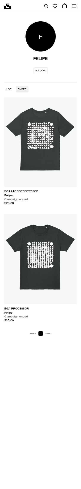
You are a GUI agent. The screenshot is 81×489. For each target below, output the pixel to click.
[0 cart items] (64, 6)
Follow (40, 70)
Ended (22, 89)
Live (8, 89)
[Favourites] (55, 6)
